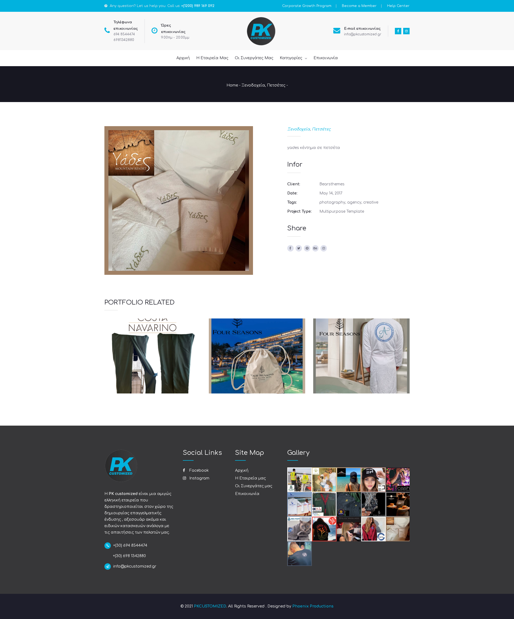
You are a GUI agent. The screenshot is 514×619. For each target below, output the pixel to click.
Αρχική (241, 470)
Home (232, 85)
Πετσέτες (276, 85)
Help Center (398, 6)
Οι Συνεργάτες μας (253, 486)
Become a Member (359, 6)
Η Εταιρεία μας (250, 478)
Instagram (198, 478)
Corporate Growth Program (306, 6)
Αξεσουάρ (244, 364)
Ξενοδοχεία (253, 85)
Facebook (198, 470)
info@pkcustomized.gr (362, 34)
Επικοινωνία (247, 494)
